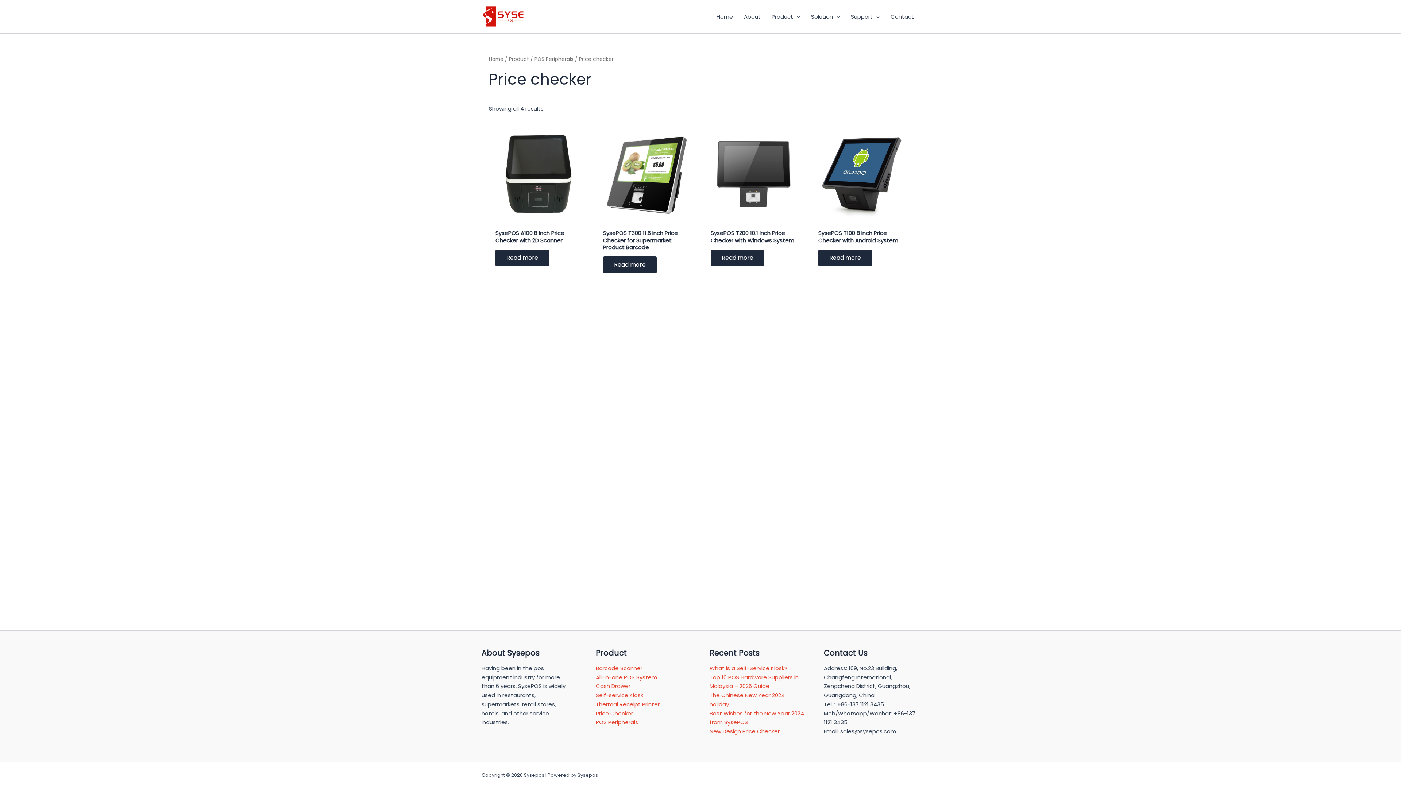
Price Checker (614, 713)
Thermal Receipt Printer (628, 704)
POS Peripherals (554, 59)
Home (496, 59)
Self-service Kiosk (619, 695)
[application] (796, 16)
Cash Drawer (613, 686)
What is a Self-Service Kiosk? (748, 668)
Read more (522, 258)
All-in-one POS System (626, 677)
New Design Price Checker (745, 731)
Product (519, 59)
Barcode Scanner (619, 668)
